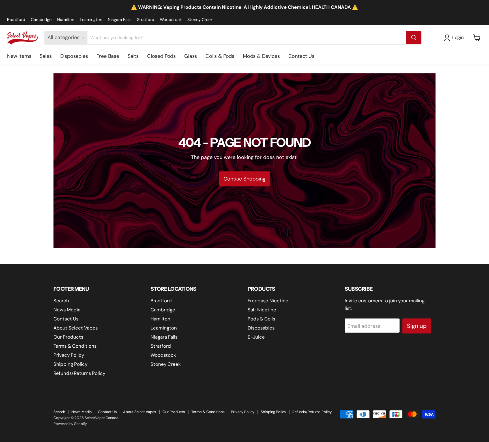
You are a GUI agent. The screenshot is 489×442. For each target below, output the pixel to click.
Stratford (145, 19)
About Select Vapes (75, 328)
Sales (46, 56)
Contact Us (301, 56)
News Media (66, 310)
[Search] (413, 37)
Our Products (68, 337)
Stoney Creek (200, 19)
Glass (190, 56)
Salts (133, 56)
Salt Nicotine (262, 310)
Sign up (417, 326)
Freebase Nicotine (268, 301)
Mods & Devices (261, 56)
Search (61, 301)
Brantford (16, 19)
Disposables (74, 56)
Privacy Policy (68, 355)
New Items (19, 56)
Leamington (91, 19)
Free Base (107, 56)
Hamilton (65, 19)
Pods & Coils (261, 319)
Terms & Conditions (74, 346)
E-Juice (256, 337)
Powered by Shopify (70, 423)
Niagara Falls (119, 19)
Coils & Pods (219, 56)
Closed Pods (161, 56)
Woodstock (171, 19)
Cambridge (41, 19)
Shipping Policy (70, 364)
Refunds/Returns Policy (79, 373)
